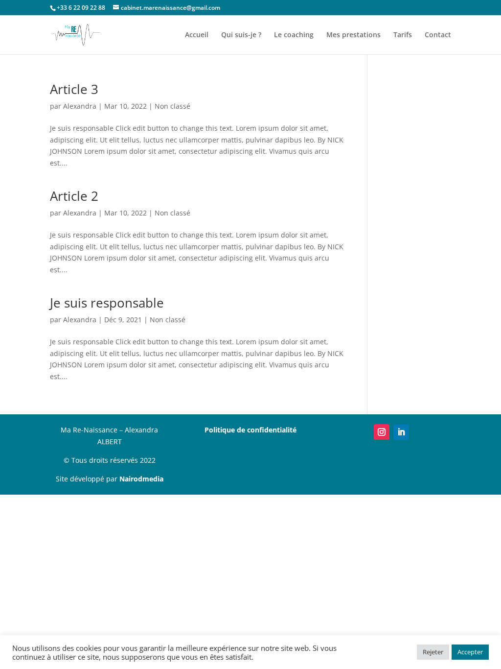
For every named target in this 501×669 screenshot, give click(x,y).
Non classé (172, 106)
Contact (438, 35)
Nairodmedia (141, 478)
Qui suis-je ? (241, 35)
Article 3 (74, 89)
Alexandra (79, 106)
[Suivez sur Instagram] (381, 432)
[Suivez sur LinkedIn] (401, 432)
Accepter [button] (470, 651)
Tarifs (402, 35)
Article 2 (74, 196)
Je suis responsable (107, 302)
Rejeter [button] (433, 651)
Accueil (196, 35)
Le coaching (294, 35)
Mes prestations (353, 35)
